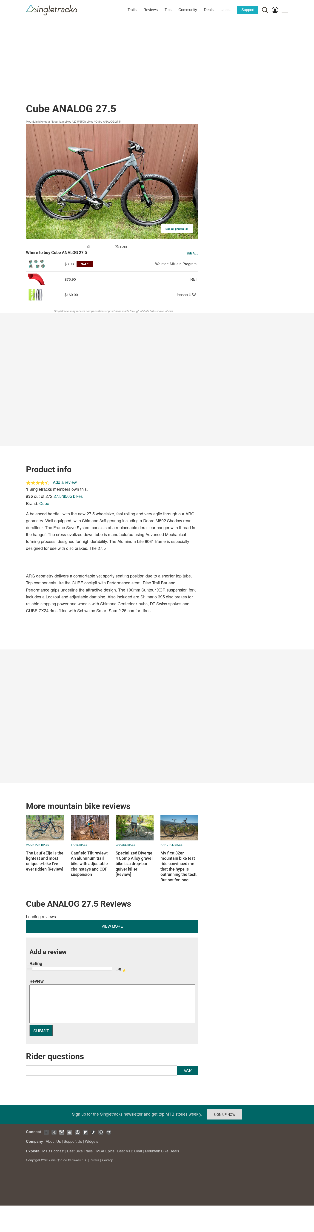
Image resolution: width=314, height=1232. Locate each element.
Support (247, 10)
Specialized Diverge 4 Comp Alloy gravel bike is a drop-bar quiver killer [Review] (134, 864)
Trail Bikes (79, 844)
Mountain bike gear (38, 121)
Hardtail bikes (171, 844)
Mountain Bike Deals (162, 1151)
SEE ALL (192, 253)
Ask (187, 1070)
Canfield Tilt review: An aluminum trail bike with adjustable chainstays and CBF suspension (89, 864)
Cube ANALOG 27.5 (108, 121)
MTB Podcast (53, 1151)
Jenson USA (186, 294)
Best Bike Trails (80, 1151)
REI (193, 279)
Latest (225, 10)
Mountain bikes (61, 121)
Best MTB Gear (129, 1151)
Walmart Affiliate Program (176, 263)
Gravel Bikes (125, 844)
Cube (44, 503)
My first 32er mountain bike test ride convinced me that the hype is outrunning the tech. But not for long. (178, 866)
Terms (94, 1160)
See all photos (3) (177, 229)
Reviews (150, 10)
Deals (209, 10)
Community (187, 10)
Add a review (65, 482)
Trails (132, 10)
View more (112, 926)
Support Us (73, 1141)
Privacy (107, 1160)
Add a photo (100, 247)
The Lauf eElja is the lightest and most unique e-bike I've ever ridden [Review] (44, 861)
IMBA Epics (104, 1151)
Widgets (91, 1141)
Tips (168, 10)
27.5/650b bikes (83, 121)
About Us (53, 1141)
